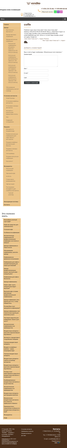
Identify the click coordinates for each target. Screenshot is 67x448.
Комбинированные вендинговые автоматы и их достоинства (11, 381)
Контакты (7, 204)
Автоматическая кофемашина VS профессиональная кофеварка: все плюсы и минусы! (11, 239)
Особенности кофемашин (11, 232)
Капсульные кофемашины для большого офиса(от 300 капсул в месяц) (13, 79)
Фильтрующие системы (11, 201)
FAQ (7, 117)
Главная (6, 24)
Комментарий (28, 54)
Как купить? (9, 161)
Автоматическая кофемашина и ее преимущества (9, 388)
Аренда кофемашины (10, 281)
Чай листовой (10, 184)
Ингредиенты (8, 166)
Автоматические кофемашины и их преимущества (9, 326)
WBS (56, 443)
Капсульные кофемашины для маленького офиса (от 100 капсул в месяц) (13, 59)
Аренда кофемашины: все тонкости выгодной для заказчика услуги (12, 312)
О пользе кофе (8, 229)
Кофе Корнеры (10, 98)
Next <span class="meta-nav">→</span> (54, 40)
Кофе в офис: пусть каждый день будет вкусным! (10, 286)
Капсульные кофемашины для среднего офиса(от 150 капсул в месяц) (13, 69)
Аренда (6, 27)
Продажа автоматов (26, 433)
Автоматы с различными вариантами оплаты (12, 112)
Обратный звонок (47, 11)
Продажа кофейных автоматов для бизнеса (11, 144)
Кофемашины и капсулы (27, 431)
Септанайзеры (10, 153)
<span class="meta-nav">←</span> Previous (36, 38)
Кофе (5, 418)
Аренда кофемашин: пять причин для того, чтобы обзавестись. (11, 301)
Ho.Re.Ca (8, 176)
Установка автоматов (10, 96)
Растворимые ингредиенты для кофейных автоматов (12, 188)
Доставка (23, 435)
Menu (2, 19)
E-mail (26, 73)
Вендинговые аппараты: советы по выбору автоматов (11, 360)
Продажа (7, 127)
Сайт (25, 77)
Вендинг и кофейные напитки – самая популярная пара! (10, 348)
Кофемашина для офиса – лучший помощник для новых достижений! (12, 263)
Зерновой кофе (10, 173)
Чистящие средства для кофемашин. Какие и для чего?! (11, 319)
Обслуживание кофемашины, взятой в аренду (12, 89)
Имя (25, 68)
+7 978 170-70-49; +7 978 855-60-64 (54, 9)
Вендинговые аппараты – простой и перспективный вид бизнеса (11, 332)
